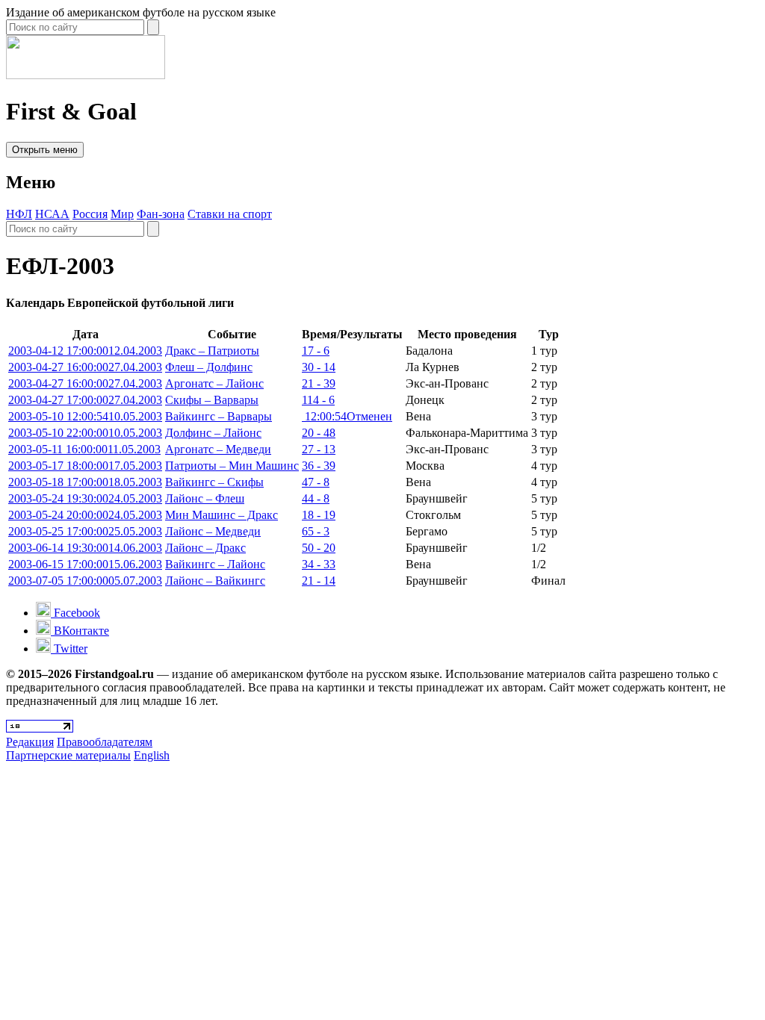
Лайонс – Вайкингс (215, 580)
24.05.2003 (85, 498)
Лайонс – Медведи (213, 531)
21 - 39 (318, 383)
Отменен (347, 416)
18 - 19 (318, 515)
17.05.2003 (85, 465)
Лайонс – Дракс (205, 547)
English (152, 755)
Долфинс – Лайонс (213, 432)
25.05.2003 (85, 531)
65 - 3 (315, 531)
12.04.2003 (85, 350)
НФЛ (19, 214)
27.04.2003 (85, 367)
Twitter (69, 648)
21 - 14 (318, 580)
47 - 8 (315, 482)
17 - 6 (315, 350)
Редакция (30, 742)
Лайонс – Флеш (204, 498)
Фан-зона (161, 214)
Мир (122, 214)
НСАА (52, 214)
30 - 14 (318, 367)
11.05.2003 (84, 449)
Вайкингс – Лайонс (215, 564)
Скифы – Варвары (211, 400)
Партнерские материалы (68, 755)
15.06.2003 (85, 564)
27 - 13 (318, 449)
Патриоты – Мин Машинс (232, 465)
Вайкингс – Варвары (218, 416)
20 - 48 (318, 432)
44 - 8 (315, 498)
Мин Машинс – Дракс (221, 515)
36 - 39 (318, 465)
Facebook (75, 612)
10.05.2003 (85, 416)
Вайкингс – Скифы (214, 482)
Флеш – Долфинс (209, 367)
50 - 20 (318, 547)
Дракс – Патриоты (212, 350)
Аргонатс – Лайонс (214, 383)
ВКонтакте (80, 630)
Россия (90, 214)
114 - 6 (318, 400)
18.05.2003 (85, 482)
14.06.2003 (85, 547)
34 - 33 (318, 564)
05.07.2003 (85, 580)
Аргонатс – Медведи (218, 449)
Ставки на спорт (230, 214)
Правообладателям (104, 742)
